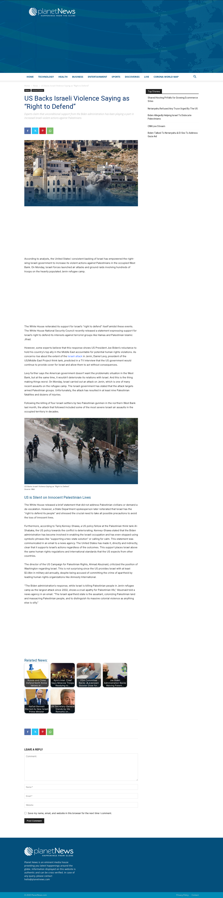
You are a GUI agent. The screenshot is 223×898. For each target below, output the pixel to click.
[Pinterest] (42, 131)
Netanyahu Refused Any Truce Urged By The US (173, 108)
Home (30, 76)
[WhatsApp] (50, 131)
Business (77, 76)
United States (37, 90)
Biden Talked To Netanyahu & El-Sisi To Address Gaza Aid (173, 135)
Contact (195, 895)
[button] (195, 77)
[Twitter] (35, 131)
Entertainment (97, 76)
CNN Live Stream (156, 126)
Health (63, 76)
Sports (116, 76)
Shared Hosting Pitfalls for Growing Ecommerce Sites (173, 99)
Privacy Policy (182, 895)
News (35, 85)
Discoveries (132, 76)
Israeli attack (74, 356)
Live (146, 76)
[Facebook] (27, 131)
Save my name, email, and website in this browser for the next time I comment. (70, 813)
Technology (46, 76)
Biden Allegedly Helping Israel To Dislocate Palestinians (169, 117)
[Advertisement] (111, 48)
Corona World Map (166, 76)
